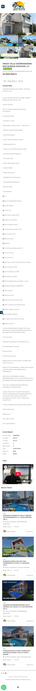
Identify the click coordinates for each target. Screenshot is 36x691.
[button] (18, 687)
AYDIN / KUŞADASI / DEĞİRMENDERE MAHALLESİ (17, 71)
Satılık (15, 454)
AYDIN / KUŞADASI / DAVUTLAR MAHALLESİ (18, 657)
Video (5, 460)
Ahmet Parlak (11, 531)
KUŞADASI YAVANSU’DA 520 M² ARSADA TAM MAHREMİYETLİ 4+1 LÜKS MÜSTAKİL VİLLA (17, 517)
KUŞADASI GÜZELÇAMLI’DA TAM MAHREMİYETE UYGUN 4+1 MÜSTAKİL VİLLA (16, 563)
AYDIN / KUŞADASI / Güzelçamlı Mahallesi (17, 567)
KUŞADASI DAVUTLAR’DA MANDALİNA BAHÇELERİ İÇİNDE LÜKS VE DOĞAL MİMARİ (16, 652)
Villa (4, 81)
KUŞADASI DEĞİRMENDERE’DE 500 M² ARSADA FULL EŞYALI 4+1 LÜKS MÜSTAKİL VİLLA (18, 607)
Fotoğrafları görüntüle (11, 55)
